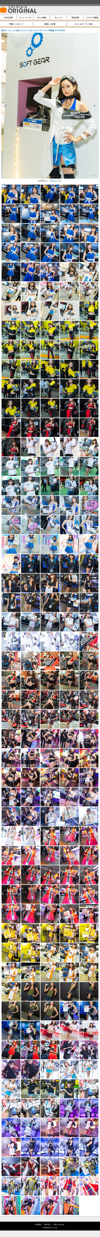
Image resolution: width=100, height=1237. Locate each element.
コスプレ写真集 (92, 18)
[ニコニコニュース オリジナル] (18, 10)
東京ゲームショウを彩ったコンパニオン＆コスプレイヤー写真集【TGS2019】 (33, 30)
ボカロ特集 (41, 18)
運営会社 (47, 1224)
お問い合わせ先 (58, 1224)
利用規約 (38, 1224)
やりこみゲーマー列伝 (83, 24)
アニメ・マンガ (24, 18)
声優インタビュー (16, 24)
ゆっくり (58, 18)
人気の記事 (8, 18)
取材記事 (75, 18)
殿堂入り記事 (50, 24)
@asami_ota (55, 181)
